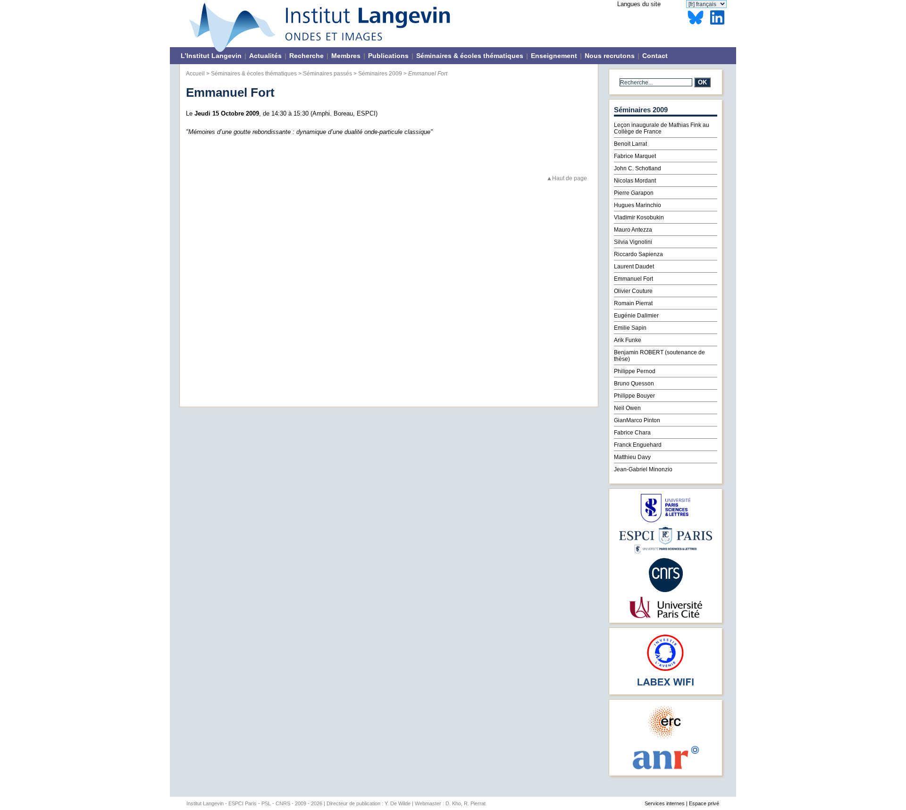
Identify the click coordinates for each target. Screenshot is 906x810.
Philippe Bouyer (634, 395)
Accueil (195, 73)
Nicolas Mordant (635, 180)
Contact (655, 55)
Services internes (665, 803)
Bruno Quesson (634, 383)
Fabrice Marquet (635, 156)
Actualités (265, 55)
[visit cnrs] (666, 589)
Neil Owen (627, 408)
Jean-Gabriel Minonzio (643, 469)
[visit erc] (665, 738)
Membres (346, 55)
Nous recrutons (610, 55)
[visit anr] (665, 768)
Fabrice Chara (632, 432)
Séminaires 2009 (380, 73)
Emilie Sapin (630, 328)
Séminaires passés (327, 73)
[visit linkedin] (717, 24)
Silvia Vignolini (633, 242)
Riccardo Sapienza (638, 254)
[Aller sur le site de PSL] (666, 520)
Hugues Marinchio (637, 205)
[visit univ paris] (665, 615)
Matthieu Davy (632, 457)
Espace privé (704, 803)
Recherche (306, 55)
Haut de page (569, 178)
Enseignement (554, 55)
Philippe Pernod (634, 371)
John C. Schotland (637, 168)
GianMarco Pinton (637, 420)
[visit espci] (665, 551)
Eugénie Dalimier (636, 315)
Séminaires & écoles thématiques (469, 55)
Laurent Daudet (634, 266)
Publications (388, 55)
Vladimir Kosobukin (639, 217)
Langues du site (639, 4)
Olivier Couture (633, 291)
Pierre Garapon (634, 193)
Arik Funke (627, 340)
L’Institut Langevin (211, 55)
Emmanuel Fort (633, 279)
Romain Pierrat (633, 303)
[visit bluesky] (695, 24)
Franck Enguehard (638, 445)
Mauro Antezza (633, 229)
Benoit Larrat (630, 144)
